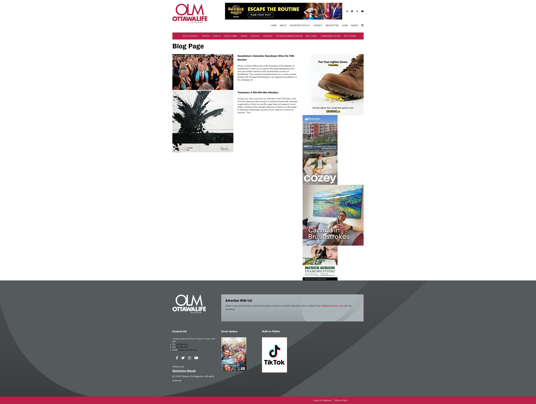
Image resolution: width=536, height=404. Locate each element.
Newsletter (332, 25)
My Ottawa (350, 36)
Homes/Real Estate (331, 36)
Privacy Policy (341, 400)
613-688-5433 (181, 344)
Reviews (267, 36)
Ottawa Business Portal (289, 36)
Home (274, 25)
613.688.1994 (182, 347)
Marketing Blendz (184, 370)
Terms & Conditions (322, 400)
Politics (255, 36)
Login (345, 25)
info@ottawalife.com (332, 305)
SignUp (354, 25)
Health (217, 36)
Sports (206, 36)
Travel (244, 36)
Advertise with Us (300, 25)
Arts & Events (190, 36)
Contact (317, 25)
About (283, 25)
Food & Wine (230, 36)
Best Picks (311, 36)
